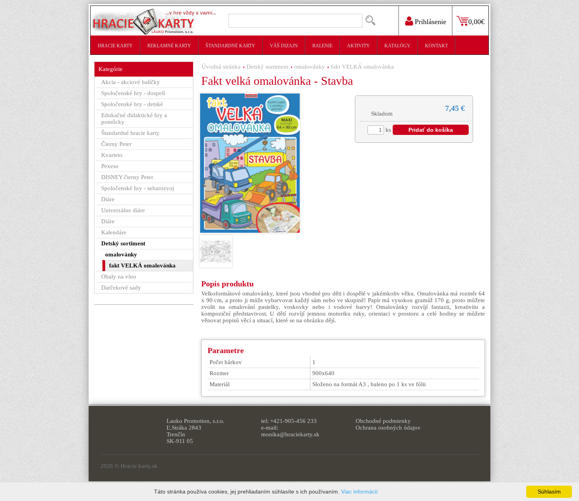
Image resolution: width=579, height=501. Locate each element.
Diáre (108, 199)
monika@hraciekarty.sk (290, 434)
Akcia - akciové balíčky (130, 82)
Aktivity (358, 46)
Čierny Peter (116, 144)
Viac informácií (359, 491)
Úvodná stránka (221, 67)
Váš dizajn (284, 46)
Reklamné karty (169, 46)
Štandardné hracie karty (130, 133)
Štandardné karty (230, 46)
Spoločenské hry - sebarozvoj (137, 188)
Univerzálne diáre (123, 210)
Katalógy (397, 46)
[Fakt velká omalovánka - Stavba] (250, 163)
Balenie (322, 46)
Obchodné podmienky (383, 421)
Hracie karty (115, 46)
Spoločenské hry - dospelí (133, 93)
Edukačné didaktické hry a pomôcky (134, 118)
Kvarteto (111, 155)
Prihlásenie (430, 22)
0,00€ (476, 22)
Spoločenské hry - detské (132, 104)
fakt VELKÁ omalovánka (362, 67)
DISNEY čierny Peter (127, 177)
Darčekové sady (121, 287)
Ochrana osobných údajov (388, 427)
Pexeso (110, 166)
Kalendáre (113, 232)
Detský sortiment (267, 67)
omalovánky (309, 67)
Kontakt (436, 46)
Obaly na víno (118, 276)
